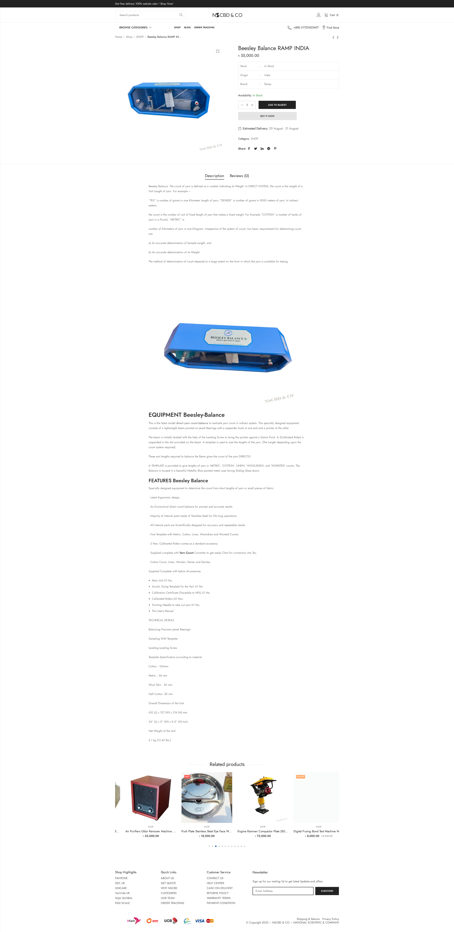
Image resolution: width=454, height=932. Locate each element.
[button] (209, 846)
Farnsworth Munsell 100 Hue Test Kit (311, 831)
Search (181, 15)
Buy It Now (267, 116)
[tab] (214, 176)
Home (118, 37)
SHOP (140, 37)
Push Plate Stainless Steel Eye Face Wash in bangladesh (153, 831)
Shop (129, 37)
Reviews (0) (239, 175)
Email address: (283, 891)
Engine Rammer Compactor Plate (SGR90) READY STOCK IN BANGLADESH (222, 831)
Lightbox (218, 51)
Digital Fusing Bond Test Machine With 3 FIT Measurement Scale (271, 831)
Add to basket (277, 105)
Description (214, 175)
